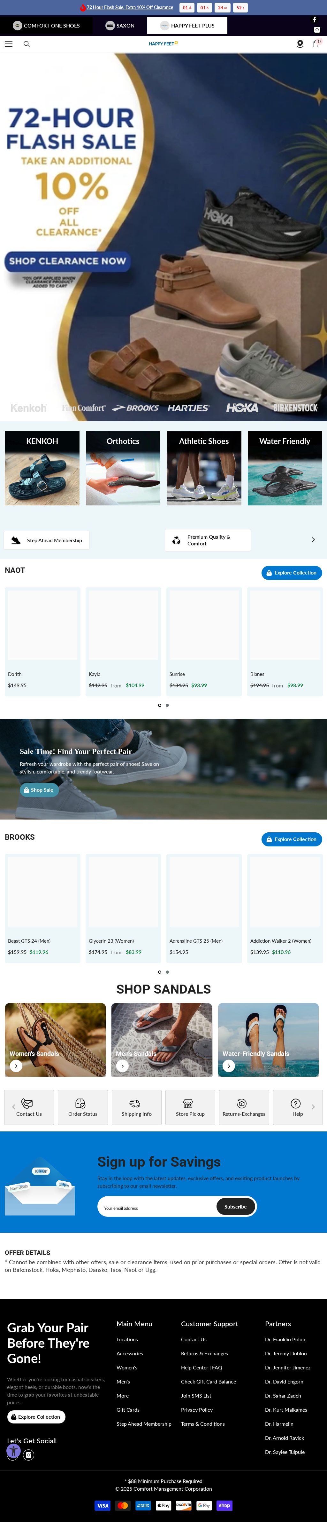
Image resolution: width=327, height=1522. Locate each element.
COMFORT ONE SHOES (52, 25)
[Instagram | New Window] (317, 30)
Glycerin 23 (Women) (111, 941)
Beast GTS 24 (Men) (29, 941)
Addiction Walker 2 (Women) (280, 941)
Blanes (257, 674)
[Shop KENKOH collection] (42, 468)
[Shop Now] (55, 1040)
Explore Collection (295, 572)
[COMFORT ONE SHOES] (163, 44)
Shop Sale (42, 789)
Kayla (94, 674)
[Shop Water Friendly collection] (285, 468)
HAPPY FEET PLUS (193, 25)
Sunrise (177, 674)
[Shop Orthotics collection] (123, 468)
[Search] (27, 44)
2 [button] (167, 705)
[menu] (8, 44)
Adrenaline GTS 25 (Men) (196, 941)
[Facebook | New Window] (314, 19)
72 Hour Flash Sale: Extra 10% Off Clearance (130, 7)
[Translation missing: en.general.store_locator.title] (300, 44)
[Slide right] (313, 540)
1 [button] (159, 705)
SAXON (125, 25)
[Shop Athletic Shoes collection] (204, 468)
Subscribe (235, 1206)
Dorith (14, 674)
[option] (42, 641)
